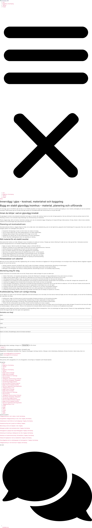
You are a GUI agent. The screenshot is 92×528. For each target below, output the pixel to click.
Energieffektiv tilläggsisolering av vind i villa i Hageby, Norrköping (15, 418)
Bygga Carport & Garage (8, 372)
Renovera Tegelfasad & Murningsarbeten (12, 386)
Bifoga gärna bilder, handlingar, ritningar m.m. (11, 345)
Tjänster (4, 5)
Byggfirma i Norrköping (8, 3)
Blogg (4, 407)
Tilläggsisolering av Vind (8, 387)
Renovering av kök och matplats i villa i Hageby (11, 425)
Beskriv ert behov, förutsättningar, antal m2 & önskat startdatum (15, 331)
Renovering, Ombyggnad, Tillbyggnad (11, 380)
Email (1, 323)
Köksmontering (6, 377)
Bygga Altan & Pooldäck (8, 374)
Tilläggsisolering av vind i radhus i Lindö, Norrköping (12, 416)
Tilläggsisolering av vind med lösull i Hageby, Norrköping (13, 442)
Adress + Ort (3, 327)
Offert (4, 408)
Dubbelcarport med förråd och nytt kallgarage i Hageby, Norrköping (16, 421)
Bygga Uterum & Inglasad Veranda (11, 384)
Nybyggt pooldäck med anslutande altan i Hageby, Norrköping (15, 428)
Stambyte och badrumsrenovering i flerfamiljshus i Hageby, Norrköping (17, 435)
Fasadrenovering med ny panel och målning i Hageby (12, 423)
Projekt (4, 6)
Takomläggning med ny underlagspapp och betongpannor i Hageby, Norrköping (19, 440)
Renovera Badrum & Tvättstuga (10, 375)
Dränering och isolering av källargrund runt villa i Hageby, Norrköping (16, 433)
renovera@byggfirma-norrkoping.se (12, 353)
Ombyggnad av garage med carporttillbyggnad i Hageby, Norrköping (16, 430)
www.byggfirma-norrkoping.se (10, 355)
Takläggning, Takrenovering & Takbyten (12, 378)
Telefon (2, 319)
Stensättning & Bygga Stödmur (10, 381)
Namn (1, 315)
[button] (46, 100)
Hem (4, 2)
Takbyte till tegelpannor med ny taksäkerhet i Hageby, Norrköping (15, 437)
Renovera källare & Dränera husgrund (11, 383)
